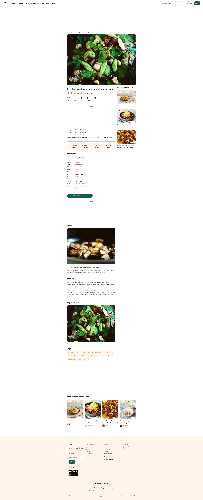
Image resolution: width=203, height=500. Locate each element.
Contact (106, 451)
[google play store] (76, 475)
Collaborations (90, 450)
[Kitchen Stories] (5, 3)
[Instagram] (72, 448)
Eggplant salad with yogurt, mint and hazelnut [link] (88, 32)
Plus (88, 453)
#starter (106, 352)
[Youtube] (77, 448)
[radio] (68, 93)
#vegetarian (98, 352)
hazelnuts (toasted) (80, 183)
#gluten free (85, 356)
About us (88, 446)
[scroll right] (138, 408)
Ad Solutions (124, 444)
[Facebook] (70, 448)
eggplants (77, 162)
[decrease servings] (69, 157)
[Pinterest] (79, 448)
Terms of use (107, 446)
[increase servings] (76, 157)
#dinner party (94, 356)
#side (111, 352)
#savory (110, 356)
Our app (88, 451)
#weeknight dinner (87, 352)
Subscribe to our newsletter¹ (73, 452)
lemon (76, 176)
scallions (77, 179)
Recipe (68, 32)
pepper (77, 191)
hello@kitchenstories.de (126, 487)
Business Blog (125, 446)
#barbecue (77, 356)
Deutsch (106, 459)
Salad (74, 32)
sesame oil (78, 167)
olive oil (77, 169)
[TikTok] (75, 448)
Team (87, 448)
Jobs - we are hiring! (91, 444)
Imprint (106, 444)
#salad (70, 356)
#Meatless (103, 356)
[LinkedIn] (82, 448)
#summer (86, 359)
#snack (78, 352)
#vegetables (71, 359)
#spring (79, 359)
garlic (76, 172)
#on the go (71, 352)
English (111, 459)
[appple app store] (76, 471)
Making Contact (125, 448)
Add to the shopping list (81, 196)
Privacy (105, 448)
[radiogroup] (75, 93)
